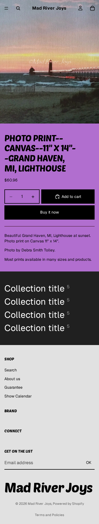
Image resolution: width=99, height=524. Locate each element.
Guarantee (13, 387)
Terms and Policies (49, 515)
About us (12, 378)
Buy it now (49, 212)
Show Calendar (18, 396)
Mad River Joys (39, 503)
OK (88, 462)
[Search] (18, 8)
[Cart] (92, 8)
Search (10, 370)
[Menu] (6, 8)
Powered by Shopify (68, 503)
